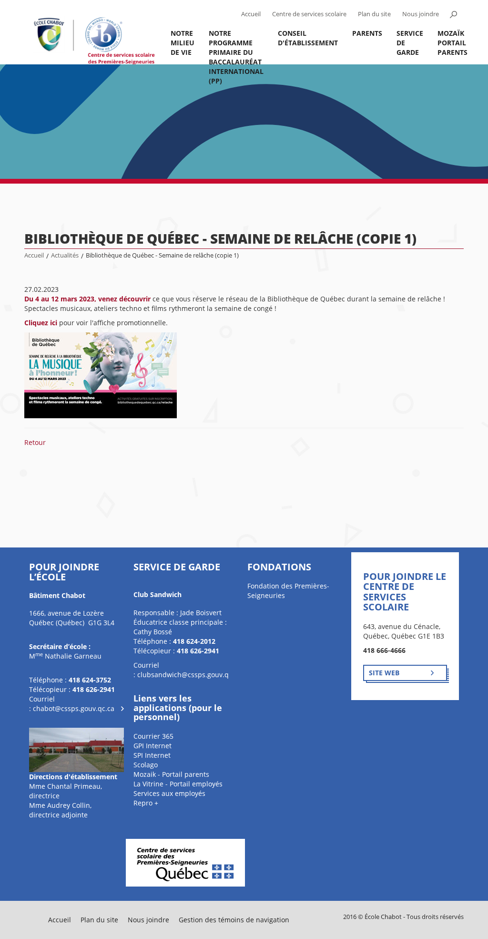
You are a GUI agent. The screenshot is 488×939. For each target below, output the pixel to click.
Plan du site (374, 14)
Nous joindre (420, 14)
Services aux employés (169, 793)
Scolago (145, 764)
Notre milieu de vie (182, 43)
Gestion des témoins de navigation (234, 919)
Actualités (65, 255)
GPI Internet (152, 745)
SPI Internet (152, 755)
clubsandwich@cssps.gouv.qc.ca (189, 674)
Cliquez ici (40, 322)
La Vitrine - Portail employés (178, 783)
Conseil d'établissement (308, 38)
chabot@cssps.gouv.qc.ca (73, 708)
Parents (367, 33)
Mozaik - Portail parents (171, 774)
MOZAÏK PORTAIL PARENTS (452, 43)
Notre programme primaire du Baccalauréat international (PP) (236, 46)
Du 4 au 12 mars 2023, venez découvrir (87, 298)
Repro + (145, 802)
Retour (35, 442)
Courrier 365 (153, 736)
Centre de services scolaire (309, 14)
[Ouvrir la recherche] (454, 14)
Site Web (384, 672)
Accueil (251, 14)
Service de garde (409, 43)
